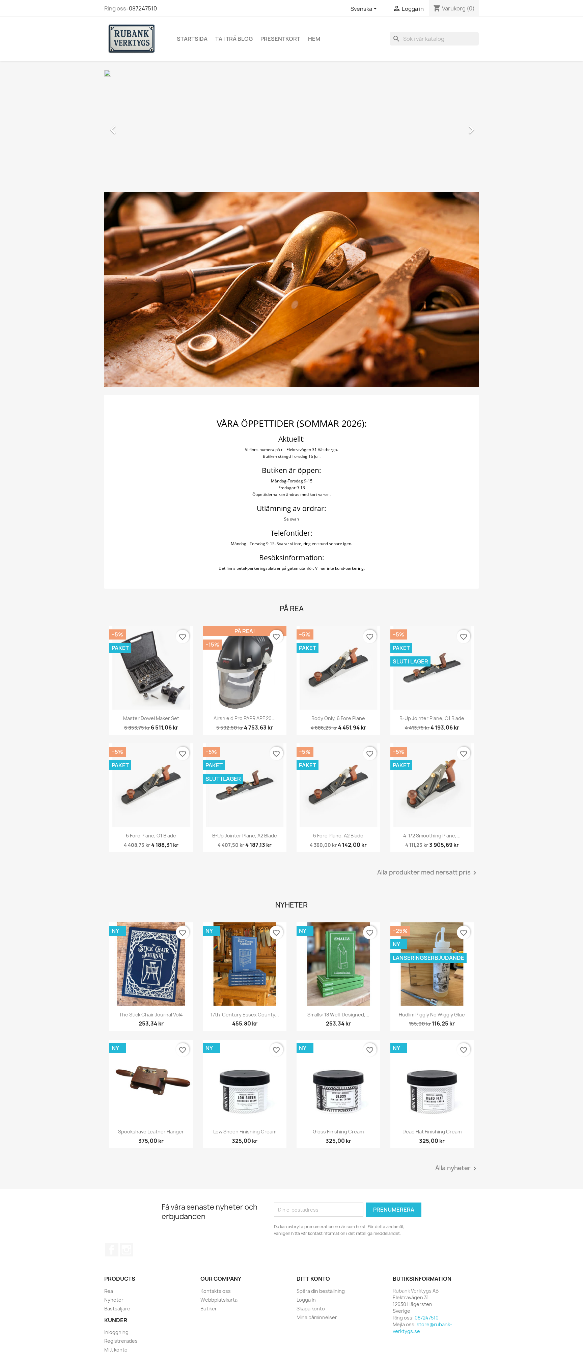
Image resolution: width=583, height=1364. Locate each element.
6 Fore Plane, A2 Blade (338, 835)
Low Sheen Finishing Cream (244, 1131)
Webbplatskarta (219, 1300)
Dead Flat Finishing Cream (432, 1131)
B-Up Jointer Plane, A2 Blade (244, 835)
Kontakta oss (215, 1291)
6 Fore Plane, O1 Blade (151, 835)
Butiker (208, 1308)
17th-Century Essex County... (245, 1014)
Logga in (306, 1300)
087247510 (143, 8)
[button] (132, 126)
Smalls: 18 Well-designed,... (338, 1014)
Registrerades (121, 1341)
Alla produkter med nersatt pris (428, 873)
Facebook (111, 1249)
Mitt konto (116, 1349)
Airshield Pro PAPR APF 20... (245, 718)
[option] (291, 126)
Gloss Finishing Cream (338, 1131)
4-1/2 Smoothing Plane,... (432, 835)
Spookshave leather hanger (151, 1131)
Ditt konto (313, 1278)
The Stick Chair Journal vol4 (151, 1014)
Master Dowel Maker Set (151, 718)
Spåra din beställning (321, 1291)
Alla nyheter (457, 1168)
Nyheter (113, 1300)
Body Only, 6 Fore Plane (338, 718)
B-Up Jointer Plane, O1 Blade (431, 718)
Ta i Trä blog (234, 38)
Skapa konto (311, 1308)
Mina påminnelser (317, 1317)
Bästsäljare (117, 1308)
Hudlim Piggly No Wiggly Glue (432, 1014)
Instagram (126, 1249)
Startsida (192, 38)
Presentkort (280, 38)
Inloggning (116, 1332)
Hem (314, 38)
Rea (108, 1291)
